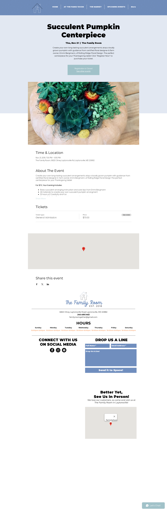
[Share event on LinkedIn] (48, 284)
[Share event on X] (42, 284)
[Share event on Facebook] (37, 284)
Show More (41, 198)
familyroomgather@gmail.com (83, 317)
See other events (83, 71)
